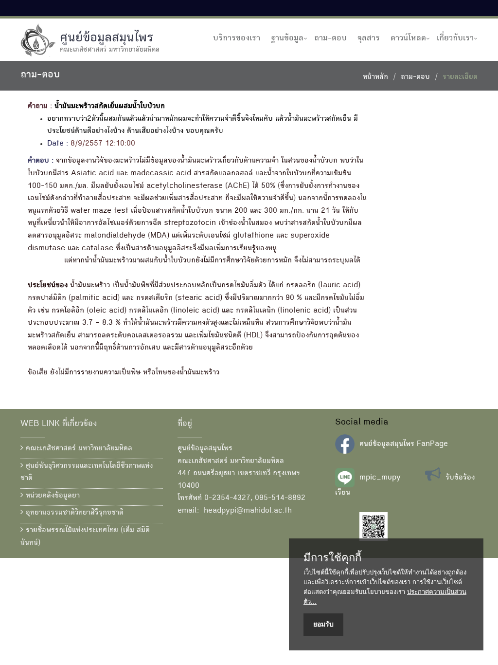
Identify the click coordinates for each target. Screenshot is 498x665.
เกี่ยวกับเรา (455, 38)
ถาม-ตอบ (330, 38)
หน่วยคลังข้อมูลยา (51, 496)
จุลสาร (368, 38)
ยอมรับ (323, 624)
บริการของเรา (236, 38)
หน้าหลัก (375, 77)
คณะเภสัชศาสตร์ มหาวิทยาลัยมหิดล (77, 449)
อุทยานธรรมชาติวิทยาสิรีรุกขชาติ (73, 513)
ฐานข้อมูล (287, 38)
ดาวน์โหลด (408, 38)
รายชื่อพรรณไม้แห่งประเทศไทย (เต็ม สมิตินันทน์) (85, 537)
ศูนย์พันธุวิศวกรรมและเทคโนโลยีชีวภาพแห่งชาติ (86, 472)
